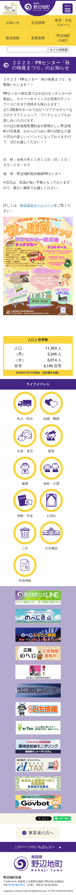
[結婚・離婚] (51, 403)
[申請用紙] (25, 565)
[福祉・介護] (51, 468)
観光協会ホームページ (37, 205)
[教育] (51, 435)
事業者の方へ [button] (41, 832)
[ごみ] (25, 532)
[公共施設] (51, 532)
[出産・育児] (25, 435)
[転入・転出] (25, 403)
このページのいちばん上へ (34, 847)
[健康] (25, 468)
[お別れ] (51, 500)
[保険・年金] (25, 500)
